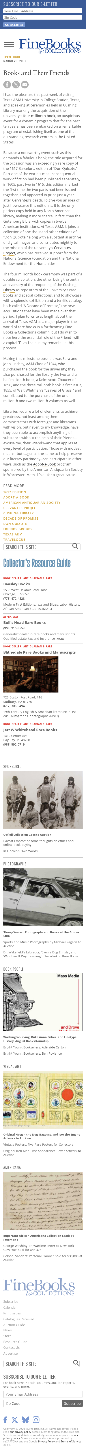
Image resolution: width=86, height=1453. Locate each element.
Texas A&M (12, 534)
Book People (13, 969)
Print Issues (12, 1313)
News (7, 1330)
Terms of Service (71, 1441)
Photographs (14, 864)
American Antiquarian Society (31, 502)
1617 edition (14, 492)
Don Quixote (15, 524)
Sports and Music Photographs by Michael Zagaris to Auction (42, 944)
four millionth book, (39, 115)
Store (7, 1336)
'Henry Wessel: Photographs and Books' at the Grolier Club (41, 934)
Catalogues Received (18, 1319)
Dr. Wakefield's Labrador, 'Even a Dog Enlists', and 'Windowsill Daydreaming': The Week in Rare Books (41, 954)
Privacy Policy (46, 1441)
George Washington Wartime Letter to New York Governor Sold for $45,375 (38, 1248)
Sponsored (12, 766)
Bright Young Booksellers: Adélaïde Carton (34, 1047)
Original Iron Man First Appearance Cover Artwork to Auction (42, 1153)
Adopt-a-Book (44, 464)
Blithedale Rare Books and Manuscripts (39, 652)
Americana (12, 1167)
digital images (18, 242)
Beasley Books (16, 583)
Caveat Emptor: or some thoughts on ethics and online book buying (38, 843)
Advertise (10, 1353)
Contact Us (11, 1347)
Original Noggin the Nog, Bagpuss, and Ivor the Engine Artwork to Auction (41, 1136)
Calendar (10, 1307)
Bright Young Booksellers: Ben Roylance (32, 1053)
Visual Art (12, 1066)
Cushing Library (18, 513)
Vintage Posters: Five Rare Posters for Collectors (38, 1144)
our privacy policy (20, 1432)
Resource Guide (15, 1341)
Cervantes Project (20, 508)
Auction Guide (14, 1325)
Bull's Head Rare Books (24, 622)
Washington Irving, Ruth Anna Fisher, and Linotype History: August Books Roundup (40, 1039)
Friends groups (17, 529)
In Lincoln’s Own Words (20, 851)
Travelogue (12, 57)
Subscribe (10, 1301)
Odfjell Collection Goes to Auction (27, 835)
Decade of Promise (20, 518)
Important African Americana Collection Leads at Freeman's (38, 1238)
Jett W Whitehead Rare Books (30, 729)
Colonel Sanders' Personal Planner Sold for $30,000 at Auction (42, 1258)
